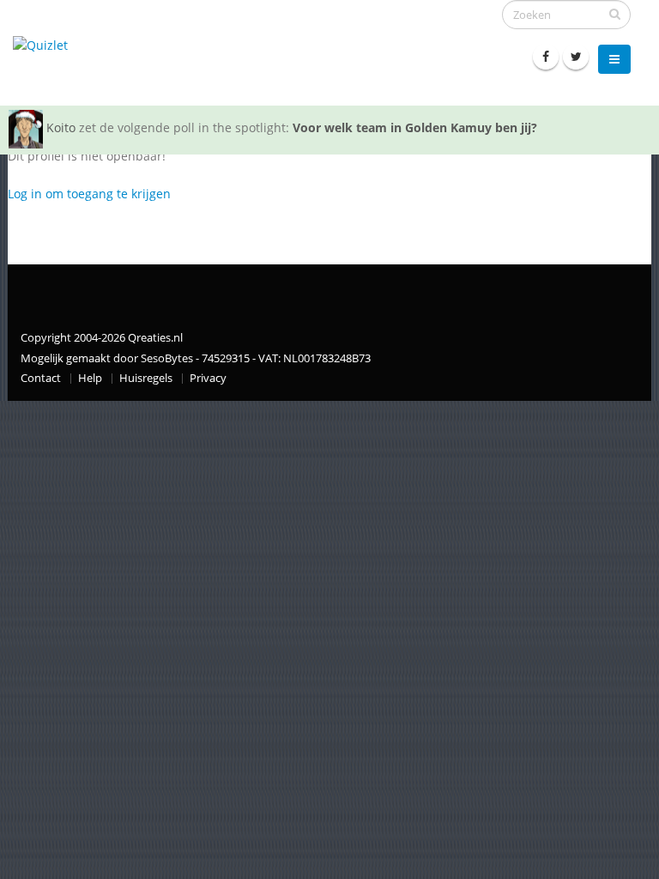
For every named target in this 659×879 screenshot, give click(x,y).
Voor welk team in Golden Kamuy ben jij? (415, 127)
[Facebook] (546, 57)
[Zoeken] (615, 13)
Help (90, 378)
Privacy (208, 378)
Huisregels (145, 378)
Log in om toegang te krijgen (89, 193)
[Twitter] (576, 57)
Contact (41, 378)
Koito (61, 127)
